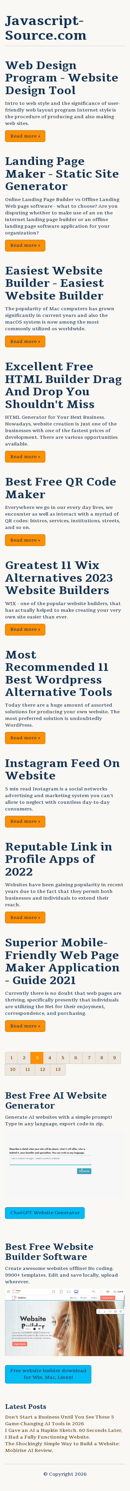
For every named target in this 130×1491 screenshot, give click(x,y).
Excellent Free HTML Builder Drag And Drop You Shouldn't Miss (63, 385)
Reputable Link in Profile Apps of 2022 (58, 859)
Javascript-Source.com (46, 28)
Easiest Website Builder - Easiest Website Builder (54, 283)
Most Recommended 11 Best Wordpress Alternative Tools (58, 673)
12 (42, 1069)
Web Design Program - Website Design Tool (61, 78)
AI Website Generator (56, 1101)
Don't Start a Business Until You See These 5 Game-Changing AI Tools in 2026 (59, 1420)
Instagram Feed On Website (62, 769)
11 (27, 1069)
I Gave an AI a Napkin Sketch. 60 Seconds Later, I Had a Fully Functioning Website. (63, 1433)
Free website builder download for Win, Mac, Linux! (48, 1373)
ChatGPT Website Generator (45, 1212)
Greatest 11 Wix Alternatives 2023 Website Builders (59, 578)
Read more (25, 136)
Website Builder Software (49, 1252)
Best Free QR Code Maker (60, 488)
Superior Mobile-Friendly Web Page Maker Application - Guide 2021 (62, 961)
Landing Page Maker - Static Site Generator (62, 174)
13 (57, 1069)
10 (12, 1069)
